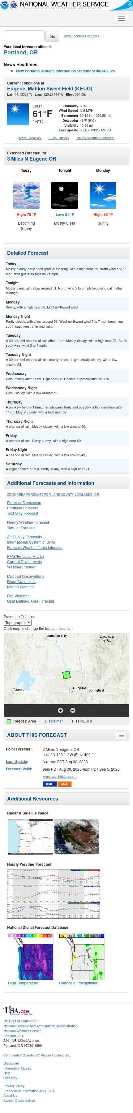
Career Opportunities (19, 1100)
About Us (10, 1095)
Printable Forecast (22, 507)
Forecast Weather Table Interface (34, 547)
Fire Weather (18, 595)
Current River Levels (24, 561)
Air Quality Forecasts (24, 536)
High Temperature (23, 982)
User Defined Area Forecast (30, 601)
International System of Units (31, 542)
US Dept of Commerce (20, 1020)
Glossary (10, 1077)
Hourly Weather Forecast (28, 522)
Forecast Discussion (24, 502)
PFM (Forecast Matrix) (25, 556)
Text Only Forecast (22, 513)
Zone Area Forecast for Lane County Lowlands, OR (53, 494)
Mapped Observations (25, 576)
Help (6, 1072)
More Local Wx (30, 137)
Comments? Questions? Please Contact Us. (36, 1054)
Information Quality (17, 1067)
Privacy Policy (14, 1085)
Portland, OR (21, 52)
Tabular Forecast (21, 527)
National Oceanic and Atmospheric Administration (40, 1025)
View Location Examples (81, 36)
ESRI (87, 720)
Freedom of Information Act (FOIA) (29, 1090)
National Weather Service (22, 1030)
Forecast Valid (18, 769)
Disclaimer (54, 720)
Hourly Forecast (95, 137)
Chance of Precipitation (78, 982)
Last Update (16, 761)
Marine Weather (20, 586)
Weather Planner (21, 566)
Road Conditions (21, 581)
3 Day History (59, 137)
